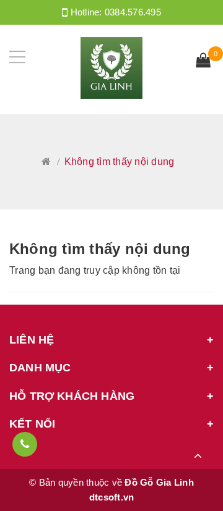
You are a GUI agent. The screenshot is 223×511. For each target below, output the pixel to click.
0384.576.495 (133, 12)
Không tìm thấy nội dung (100, 248)
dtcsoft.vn (111, 497)
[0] (203, 61)
